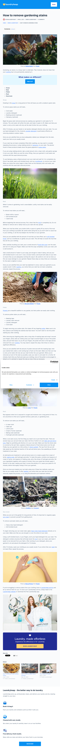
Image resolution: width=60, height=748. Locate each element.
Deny (11, 384)
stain (53, 547)
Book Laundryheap (30, 646)
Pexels (37, 66)
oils (36, 539)
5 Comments (41, 19)
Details (53, 380)
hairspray (35, 145)
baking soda (10, 457)
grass (14, 103)
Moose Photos (29, 583)
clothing (8, 72)
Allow (49, 384)
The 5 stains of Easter (45, 674)
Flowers (5, 310)
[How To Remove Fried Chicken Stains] (11, 668)
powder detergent (30, 131)
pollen (43, 328)
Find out (30, 81)
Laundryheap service (47, 587)
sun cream (6, 517)
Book (53, 4)
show (13, 29)
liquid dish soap (42, 244)
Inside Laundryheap (31, 19)
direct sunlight (34, 447)
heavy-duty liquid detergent (39, 531)
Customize (29, 384)
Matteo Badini (29, 66)
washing (18, 267)
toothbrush (38, 161)
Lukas (29, 407)
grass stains (42, 147)
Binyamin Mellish (29, 303)
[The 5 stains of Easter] (48, 668)
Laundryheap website (9, 591)
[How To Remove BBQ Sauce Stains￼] (29, 668)
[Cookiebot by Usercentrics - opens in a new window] (51, 362)
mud (39, 222)
